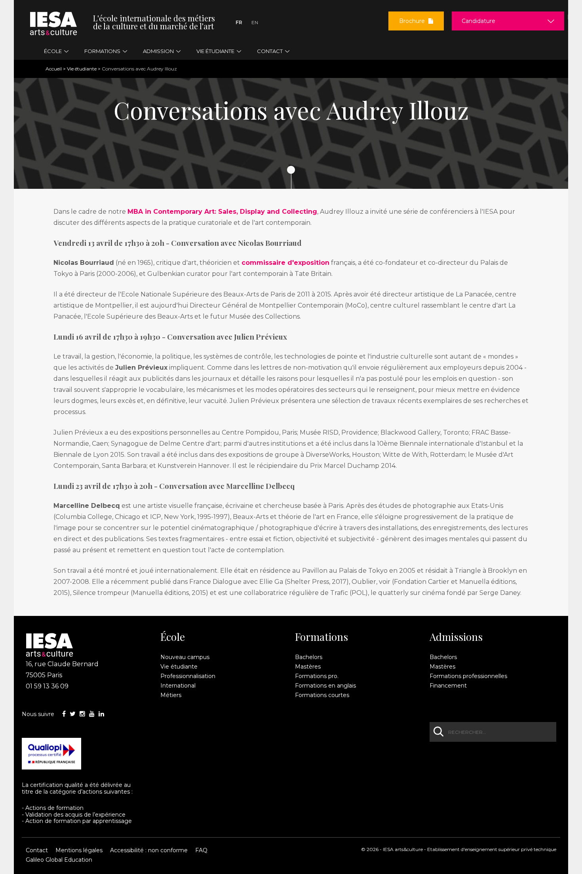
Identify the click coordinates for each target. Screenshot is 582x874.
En (254, 22)
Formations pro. (317, 676)
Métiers (170, 695)
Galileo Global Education (59, 859)
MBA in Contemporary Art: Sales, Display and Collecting (222, 211)
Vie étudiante (82, 69)
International (178, 685)
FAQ (201, 850)
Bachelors (308, 657)
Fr (239, 22)
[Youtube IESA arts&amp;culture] (92, 714)
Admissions (456, 637)
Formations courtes (322, 695)
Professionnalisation (187, 676)
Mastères (308, 666)
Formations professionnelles (468, 676)
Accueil (54, 69)
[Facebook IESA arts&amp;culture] (64, 714)
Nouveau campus (184, 657)
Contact (37, 850)
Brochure (412, 21)
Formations (321, 637)
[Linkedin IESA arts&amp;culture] (101, 714)
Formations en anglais (325, 685)
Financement (448, 685)
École (172, 637)
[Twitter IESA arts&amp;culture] (73, 714)
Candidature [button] (478, 21)
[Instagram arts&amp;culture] (82, 714)
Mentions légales (79, 850)
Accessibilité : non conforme (149, 850)
